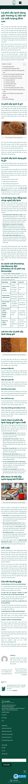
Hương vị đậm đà (10, 80)
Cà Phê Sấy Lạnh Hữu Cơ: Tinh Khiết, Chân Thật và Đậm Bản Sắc (6, 672)
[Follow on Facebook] (24, 771)
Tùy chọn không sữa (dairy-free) (14, 88)
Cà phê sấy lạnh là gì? (8, 67)
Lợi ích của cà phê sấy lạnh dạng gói (12, 78)
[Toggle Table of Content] (23, 64)
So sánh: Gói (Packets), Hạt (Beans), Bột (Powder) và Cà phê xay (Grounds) (13, 75)
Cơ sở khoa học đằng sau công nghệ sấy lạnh (13, 71)
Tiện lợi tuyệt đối (10, 82)
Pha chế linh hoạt (10, 86)
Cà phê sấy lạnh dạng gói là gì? (11, 69)
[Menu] (20, 2)
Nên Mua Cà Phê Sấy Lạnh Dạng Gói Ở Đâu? (13, 94)
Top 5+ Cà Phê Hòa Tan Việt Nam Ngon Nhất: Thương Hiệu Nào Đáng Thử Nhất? (21, 672)
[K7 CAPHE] (14, 2)
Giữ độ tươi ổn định (11, 84)
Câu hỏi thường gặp (8, 99)
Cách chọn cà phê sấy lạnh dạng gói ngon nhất (14, 91)
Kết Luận (5, 97)
